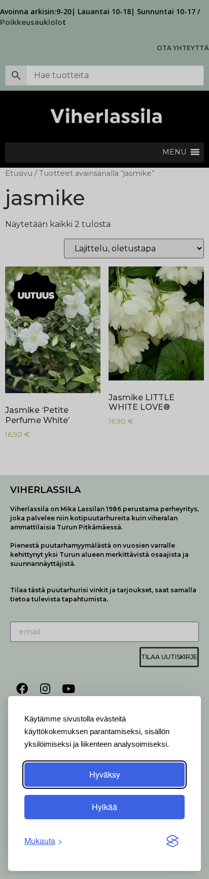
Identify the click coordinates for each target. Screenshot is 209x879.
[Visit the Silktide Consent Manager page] (172, 841)
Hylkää (104, 807)
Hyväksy (104, 774)
